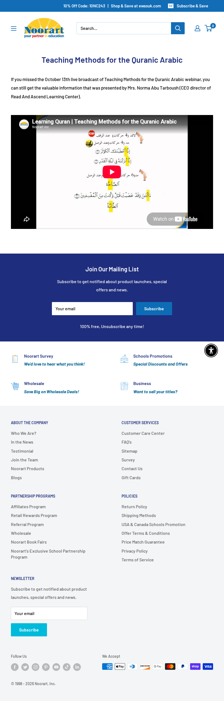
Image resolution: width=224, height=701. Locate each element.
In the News (22, 441)
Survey (128, 459)
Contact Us (132, 468)
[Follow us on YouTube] (56, 667)
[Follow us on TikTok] (66, 667)
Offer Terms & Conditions (146, 533)
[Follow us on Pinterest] (46, 667)
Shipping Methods (139, 515)
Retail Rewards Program (34, 515)
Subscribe (154, 308)
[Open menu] (13, 28)
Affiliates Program (28, 506)
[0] (208, 28)
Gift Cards (131, 477)
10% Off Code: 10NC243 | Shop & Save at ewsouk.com (112, 5)
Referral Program (27, 524)
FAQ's (127, 441)
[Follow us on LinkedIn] (77, 667)
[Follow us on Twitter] (25, 667)
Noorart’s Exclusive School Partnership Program (48, 553)
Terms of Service (138, 559)
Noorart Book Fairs (29, 541)
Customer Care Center (143, 433)
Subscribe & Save (192, 5)
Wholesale (21, 533)
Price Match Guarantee (143, 541)
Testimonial (22, 450)
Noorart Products (27, 468)
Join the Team (24, 459)
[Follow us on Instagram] (35, 667)
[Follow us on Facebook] (15, 667)
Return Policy (134, 506)
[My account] (197, 28)
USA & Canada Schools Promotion (153, 524)
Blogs (16, 477)
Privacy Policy (135, 550)
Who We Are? (23, 433)
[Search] (178, 28)
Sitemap (129, 450)
